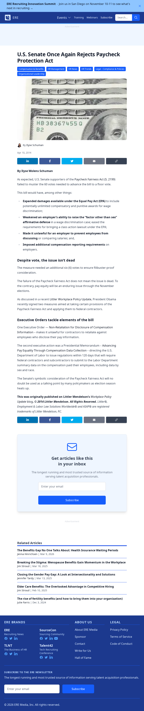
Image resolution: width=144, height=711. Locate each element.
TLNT (8, 645)
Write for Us (83, 651)
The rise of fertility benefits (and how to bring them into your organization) (70, 599)
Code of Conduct (121, 644)
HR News (72, 68)
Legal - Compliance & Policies (110, 68)
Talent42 (46, 645)
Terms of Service (121, 637)
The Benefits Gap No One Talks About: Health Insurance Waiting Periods (67, 550)
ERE (7, 630)
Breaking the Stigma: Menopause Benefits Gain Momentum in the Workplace (71, 562)
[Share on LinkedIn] (27, 161)
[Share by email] (94, 161)
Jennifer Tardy (25, 578)
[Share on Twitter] (72, 161)
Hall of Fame (83, 658)
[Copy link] (116, 161)
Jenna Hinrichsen (27, 554)
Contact (80, 644)
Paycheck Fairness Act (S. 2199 (94, 179)
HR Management (56, 68)
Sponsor (80, 637)
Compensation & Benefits (31, 68)
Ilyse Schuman (35, 145)
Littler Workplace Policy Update (70, 299)
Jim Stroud (23, 566)
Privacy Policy (119, 630)
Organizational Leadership (31, 73)
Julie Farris (23, 602)
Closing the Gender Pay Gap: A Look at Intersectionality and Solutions (66, 574)
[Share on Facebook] (49, 161)
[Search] (136, 17)
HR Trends (86, 68)
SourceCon (48, 630)
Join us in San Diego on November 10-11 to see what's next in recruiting (68, 6)
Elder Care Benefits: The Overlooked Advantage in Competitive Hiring (65, 586)
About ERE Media (86, 630)
